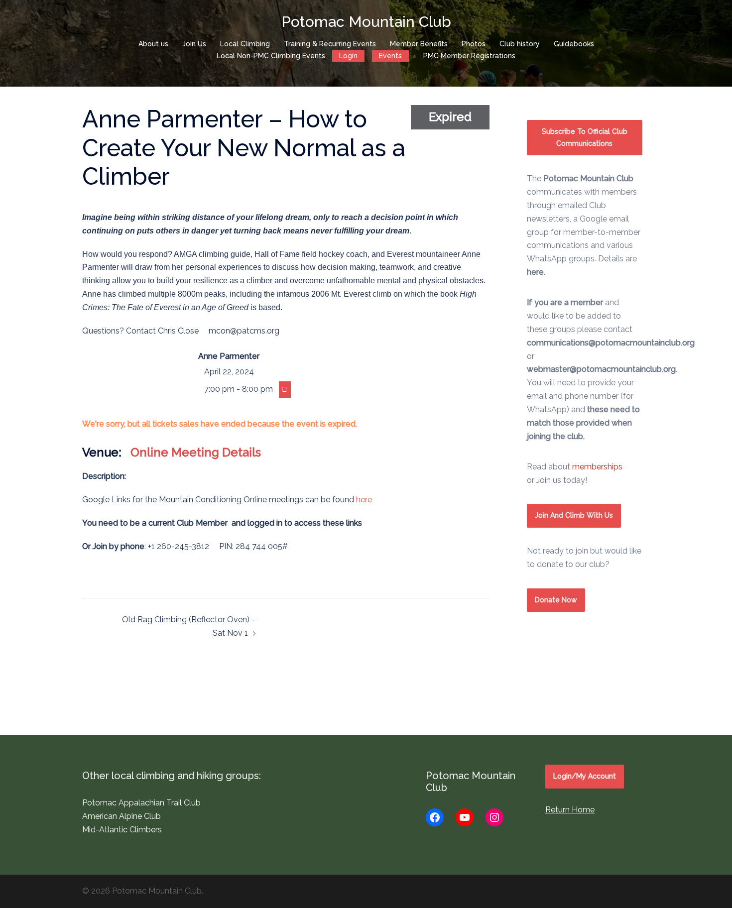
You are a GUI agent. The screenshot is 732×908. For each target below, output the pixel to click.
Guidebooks (574, 44)
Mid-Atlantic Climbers (122, 829)
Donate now (556, 600)
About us (153, 44)
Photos (474, 44)
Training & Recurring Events (330, 44)
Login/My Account (584, 776)
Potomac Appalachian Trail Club (141, 802)
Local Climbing (245, 44)
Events (390, 56)
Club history (519, 44)
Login (348, 56)
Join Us (194, 44)
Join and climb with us (574, 515)
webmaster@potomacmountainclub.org (601, 369)
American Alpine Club (121, 816)
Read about (574, 466)
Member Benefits (419, 44)
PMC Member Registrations (469, 56)
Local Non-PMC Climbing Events (271, 56)
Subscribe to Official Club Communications (584, 137)
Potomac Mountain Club (366, 21)
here (364, 499)
